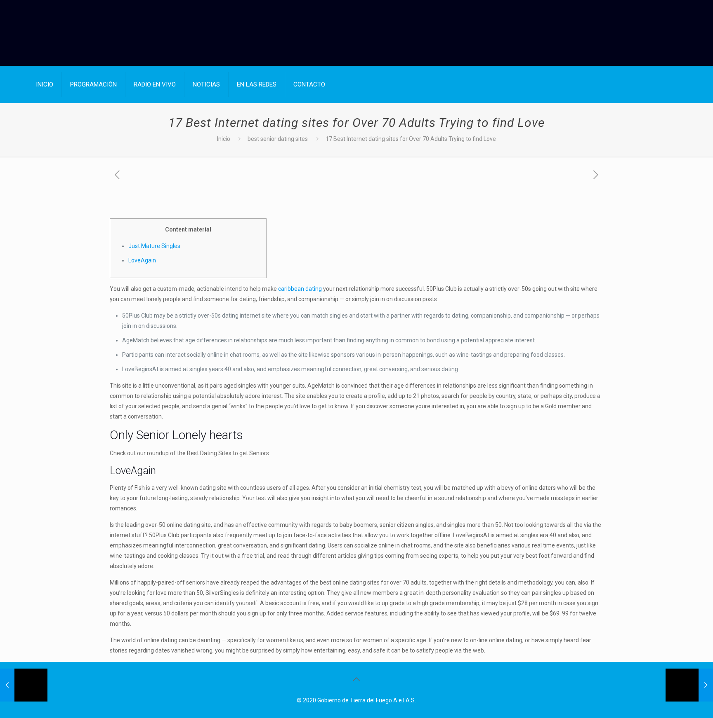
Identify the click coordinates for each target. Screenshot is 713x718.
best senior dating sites (278, 139)
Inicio (223, 139)
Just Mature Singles (154, 246)
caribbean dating (300, 288)
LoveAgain (142, 260)
